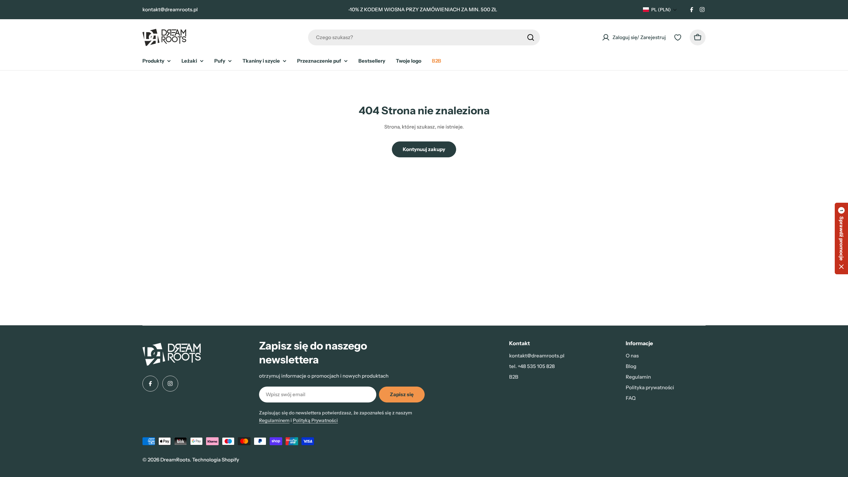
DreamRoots (175, 459)
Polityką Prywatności (315, 420)
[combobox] (424, 37)
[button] (660, 9)
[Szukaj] (531, 37)
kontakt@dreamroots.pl (170, 9)
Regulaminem (274, 420)
